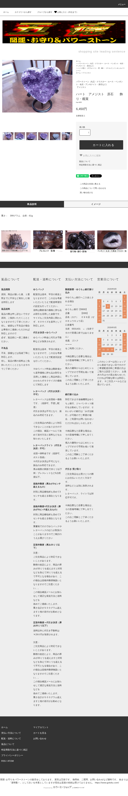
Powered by (48, 788)
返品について (84, 161)
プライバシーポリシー (12, 755)
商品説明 (32, 204)
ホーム (6, 12)
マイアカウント (41, 727)
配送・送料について (11, 738)
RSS (3, 761)
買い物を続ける (86, 192)
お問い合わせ (39, 738)
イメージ (96, 204)
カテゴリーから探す (23, 12)
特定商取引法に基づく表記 (90, 165)
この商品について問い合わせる (93, 188)
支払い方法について (11, 733)
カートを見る (39, 733)
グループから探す (44, 12)
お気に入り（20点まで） (67, 12)
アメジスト (87, 73)
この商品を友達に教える (90, 184)
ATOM (10, 761)
